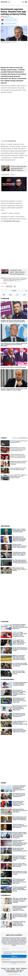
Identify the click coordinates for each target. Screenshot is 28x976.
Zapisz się (14, 956)
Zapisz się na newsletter (10, 23)
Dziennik (2, 5)
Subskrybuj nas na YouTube (10, 20)
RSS (21, 971)
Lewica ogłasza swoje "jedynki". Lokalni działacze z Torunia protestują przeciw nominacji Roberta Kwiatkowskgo (17, 272)
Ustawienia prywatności (12, 971)
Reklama (13, 968)
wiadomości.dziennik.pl (10, 5)
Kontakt (4, 968)
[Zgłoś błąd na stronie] (24, 294)
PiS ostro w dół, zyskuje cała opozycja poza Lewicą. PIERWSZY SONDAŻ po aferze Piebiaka (18, 168)
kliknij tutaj (14, 963)
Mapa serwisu (20, 970)
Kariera (18, 968)
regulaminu (19, 951)
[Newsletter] (4, 294)
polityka (18, 5)
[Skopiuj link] (17, 294)
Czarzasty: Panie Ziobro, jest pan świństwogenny (13, 367)
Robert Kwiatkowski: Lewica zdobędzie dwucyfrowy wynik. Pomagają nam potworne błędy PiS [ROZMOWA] (14, 345)
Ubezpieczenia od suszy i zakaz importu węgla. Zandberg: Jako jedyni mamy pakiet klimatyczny (13, 321)
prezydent (9, 286)
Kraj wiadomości (23, 438)
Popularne (14, 438)
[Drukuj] (11, 294)
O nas (8, 968)
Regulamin (23, 968)
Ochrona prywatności (9, 970)
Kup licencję (18, 280)
